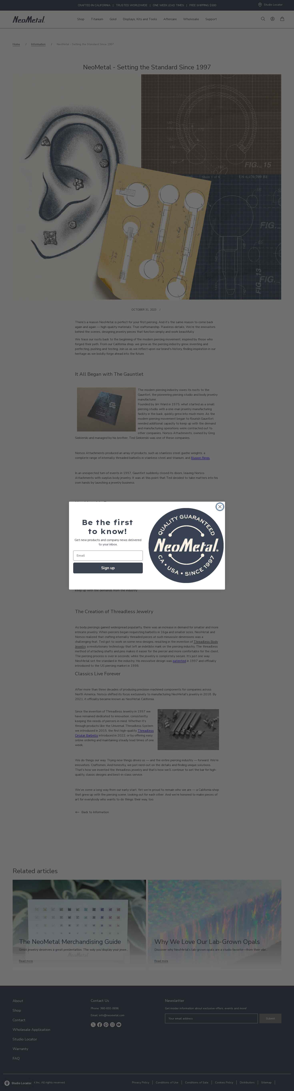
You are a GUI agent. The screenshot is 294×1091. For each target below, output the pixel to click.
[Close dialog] (219, 506)
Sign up (108, 568)
